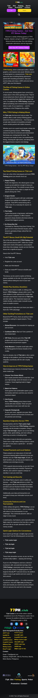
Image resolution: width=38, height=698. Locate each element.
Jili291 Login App (19, 644)
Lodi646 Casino (7, 640)
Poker (10, 7)
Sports (28, 6)
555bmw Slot (7, 644)
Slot (14, 6)
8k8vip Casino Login (20, 639)
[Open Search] (19, 14)
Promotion (18, 7)
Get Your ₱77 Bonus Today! (19, 47)
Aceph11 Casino (8, 642)
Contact (27, 7)
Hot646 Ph (6, 635)
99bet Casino (7, 637)
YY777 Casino (18, 632)
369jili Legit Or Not (20, 648)
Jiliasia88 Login (19, 642)
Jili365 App (17, 646)
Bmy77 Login (7, 649)
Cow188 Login (18, 635)
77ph (9, 6)
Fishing (20, 6)
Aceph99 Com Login (20, 637)
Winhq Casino (7, 646)
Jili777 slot (6, 633)
